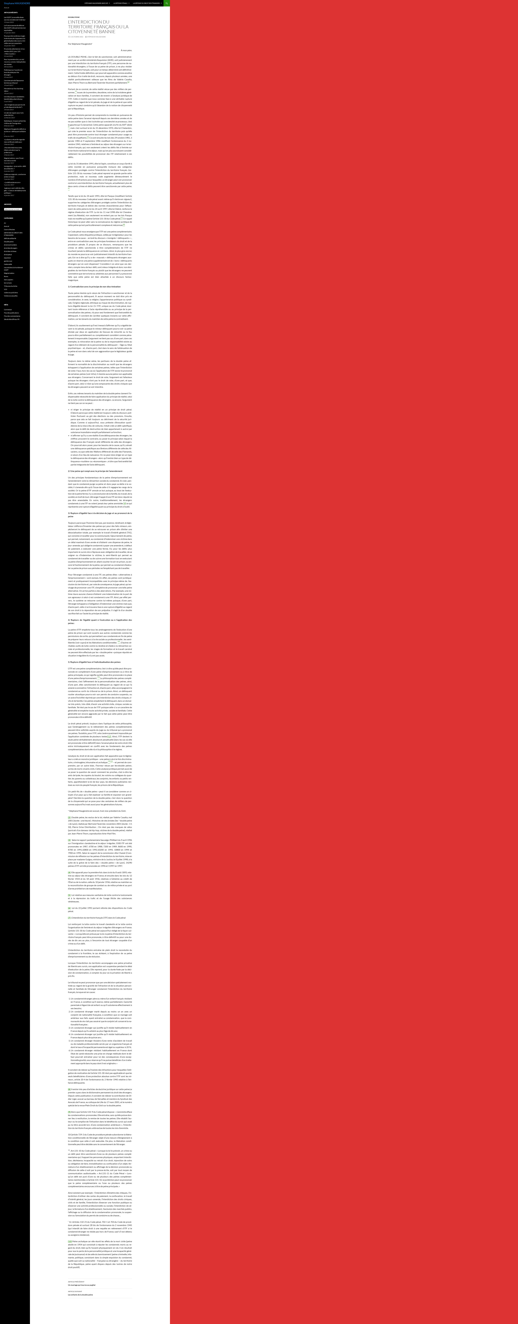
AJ (5, 223)
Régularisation (9, 273)
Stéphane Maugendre (96, 37)
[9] (124, 503)
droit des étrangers (10, 248)
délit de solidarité (10, 238)
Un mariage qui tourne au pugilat (81, 1283)
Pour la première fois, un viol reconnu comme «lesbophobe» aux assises (15, 61)
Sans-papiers (8, 280)
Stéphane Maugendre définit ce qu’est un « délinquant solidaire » (15, 131)
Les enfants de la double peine (80, 1293)
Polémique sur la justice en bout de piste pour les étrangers (13, 72)
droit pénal (8, 255)
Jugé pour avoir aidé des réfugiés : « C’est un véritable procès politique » (15, 190)
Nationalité (8, 264)
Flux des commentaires (12, 316)
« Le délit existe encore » (12, 182)
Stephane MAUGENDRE (17, 3)
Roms (6, 276)
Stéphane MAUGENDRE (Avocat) (96, 3)
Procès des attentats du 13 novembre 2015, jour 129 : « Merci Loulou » (14, 51)
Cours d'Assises (9, 229)
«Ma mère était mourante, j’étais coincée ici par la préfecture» (13, 150)
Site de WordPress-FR (11, 319)
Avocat (6, 226)
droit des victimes (10, 251)
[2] (128, 82)
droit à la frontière (10, 245)
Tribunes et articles (10, 286)
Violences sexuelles (11, 296)
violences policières (11, 293)
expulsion (7, 258)
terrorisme (8, 283)
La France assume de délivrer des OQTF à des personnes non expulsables (15, 27)
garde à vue (8, 261)
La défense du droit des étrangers (146, 3)
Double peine (74, 17)
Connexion (8, 310)
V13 (5, 289)
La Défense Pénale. (120, 3)
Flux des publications (11, 313)
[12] (109, 736)
